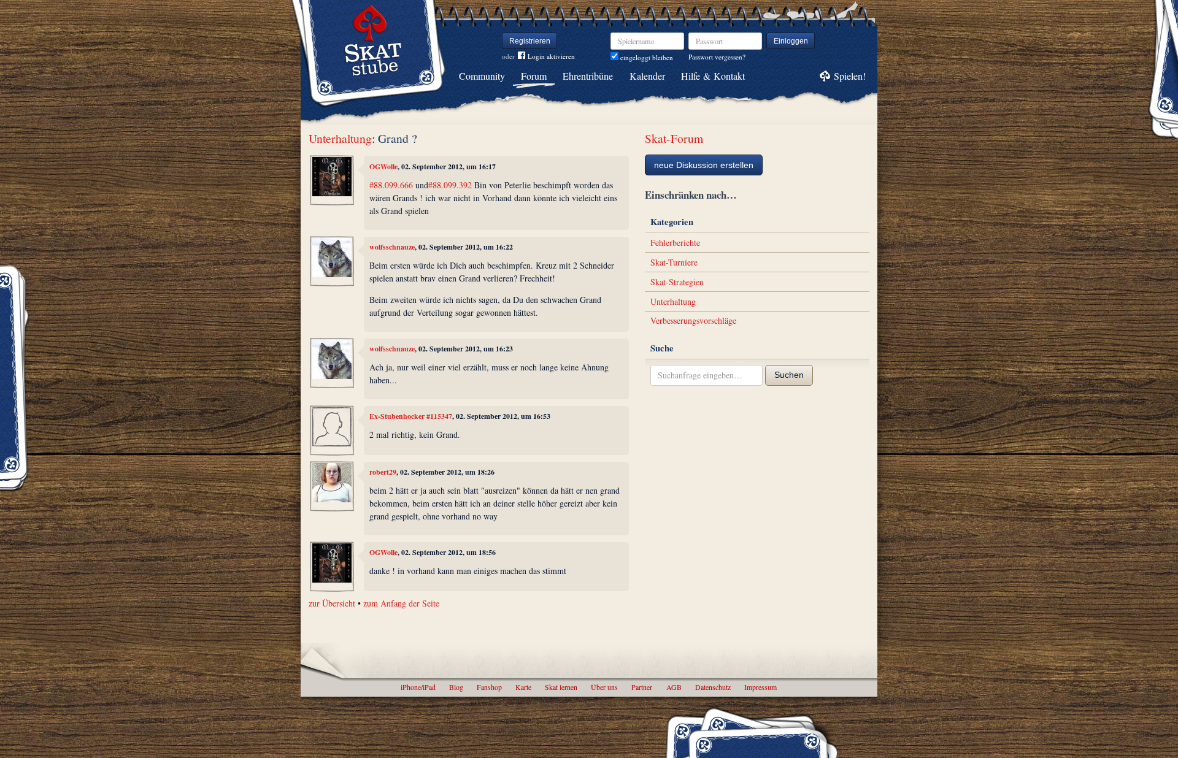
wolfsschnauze (392, 247)
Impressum (760, 687)
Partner (641, 687)
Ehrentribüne (588, 75)
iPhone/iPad (418, 687)
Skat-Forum (674, 138)
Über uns (604, 687)
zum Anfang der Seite (401, 603)
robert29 (382, 472)
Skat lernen (561, 687)
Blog (456, 687)
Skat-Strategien (677, 282)
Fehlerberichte (675, 242)
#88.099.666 (391, 185)
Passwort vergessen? (716, 56)
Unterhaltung (340, 138)
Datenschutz (713, 687)
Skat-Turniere (674, 262)
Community (482, 75)
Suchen (789, 375)
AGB (674, 687)
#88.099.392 (450, 185)
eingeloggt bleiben (645, 57)
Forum (534, 75)
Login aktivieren (551, 56)
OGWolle (383, 166)
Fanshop (489, 687)
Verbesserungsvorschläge (693, 320)
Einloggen (791, 41)
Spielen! (850, 75)
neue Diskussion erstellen (703, 165)
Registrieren (529, 41)
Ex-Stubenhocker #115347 (410, 416)
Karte (523, 687)
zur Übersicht (332, 603)
